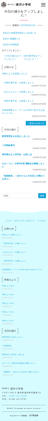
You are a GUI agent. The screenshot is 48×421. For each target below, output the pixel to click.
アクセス (41, 220)
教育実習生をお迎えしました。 (17, 136)
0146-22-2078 (18, 396)
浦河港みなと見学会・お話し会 (17, 154)
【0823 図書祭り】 (11, 38)
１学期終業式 (8, 145)
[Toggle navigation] (43, 4)
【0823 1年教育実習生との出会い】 (19, 33)
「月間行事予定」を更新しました (18, 82)
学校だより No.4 (8, 294)
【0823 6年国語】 (11, 44)
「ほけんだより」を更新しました (18, 91)
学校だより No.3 (8, 303)
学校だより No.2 (8, 312)
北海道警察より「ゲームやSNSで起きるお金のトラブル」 (23, 270)
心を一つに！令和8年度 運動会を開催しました (18, 363)
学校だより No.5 (8, 286)
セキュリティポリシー (24, 220)
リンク (8, 220)
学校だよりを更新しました (15, 73)
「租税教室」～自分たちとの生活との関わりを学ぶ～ (21, 372)
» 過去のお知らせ (35, 123)
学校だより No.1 (8, 321)
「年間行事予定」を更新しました (18, 101)
